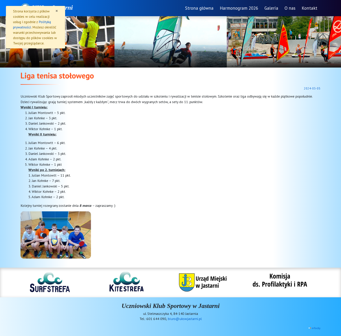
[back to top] (335, 312)
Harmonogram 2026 (239, 8)
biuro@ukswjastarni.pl (185, 318)
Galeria (271, 8)
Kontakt (309, 8)
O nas (290, 8)
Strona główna (199, 8)
